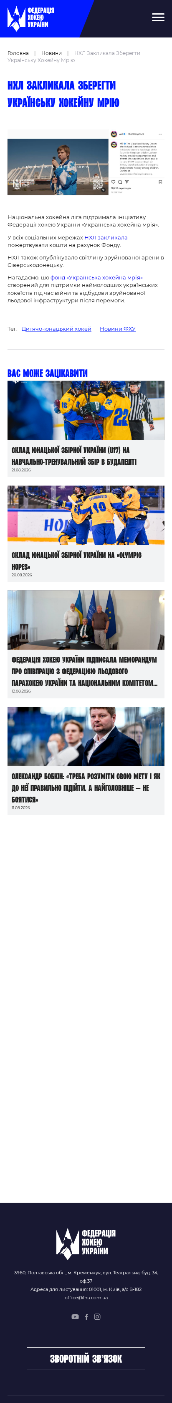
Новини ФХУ (118, 328)
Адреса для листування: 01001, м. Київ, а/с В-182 (86, 1289)
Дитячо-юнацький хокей (56, 328)
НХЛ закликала (106, 237)
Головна (18, 53)
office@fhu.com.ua (86, 1298)
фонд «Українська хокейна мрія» (97, 277)
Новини (51, 53)
